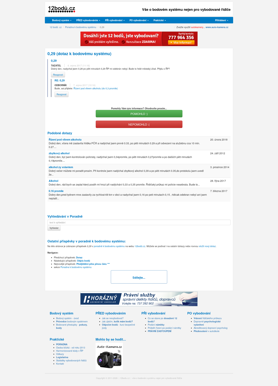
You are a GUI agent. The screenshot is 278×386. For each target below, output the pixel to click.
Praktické (158, 20)
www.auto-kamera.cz (217, 27)
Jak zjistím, (117, 321)
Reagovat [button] (58, 74)
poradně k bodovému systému (101, 241)
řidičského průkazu (208, 318)
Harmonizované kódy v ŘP (69, 350)
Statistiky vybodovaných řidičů (71, 360)
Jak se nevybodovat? (113, 318)
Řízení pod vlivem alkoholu (65, 139)
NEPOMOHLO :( (139, 124)
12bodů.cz (140, 246)
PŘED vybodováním (87, 20)
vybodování (114, 20)
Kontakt (60, 363)
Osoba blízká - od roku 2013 (70, 347)
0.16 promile (56, 191)
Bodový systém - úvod (67, 318)
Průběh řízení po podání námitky (164, 327)
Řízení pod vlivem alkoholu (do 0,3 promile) (96, 88)
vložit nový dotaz (207, 246)
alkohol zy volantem (61, 167)
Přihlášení (221, 20)
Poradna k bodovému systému (76, 267)
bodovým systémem (72, 321)
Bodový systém (61, 20)
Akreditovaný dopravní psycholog (210, 327)
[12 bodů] (61, 9)
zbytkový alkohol (59, 153)
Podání (156, 324)
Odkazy (60, 354)
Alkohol (53, 181)
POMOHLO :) (139, 114)
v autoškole (206, 331)
